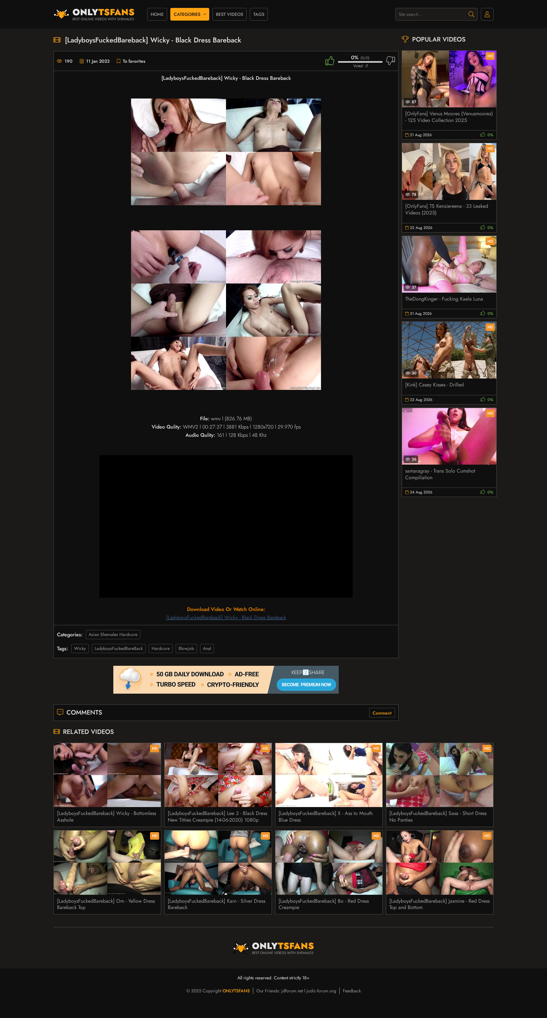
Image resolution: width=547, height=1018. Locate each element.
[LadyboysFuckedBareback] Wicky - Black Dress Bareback (226, 617)
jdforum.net (292, 991)
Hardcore (161, 648)
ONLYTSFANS (236, 991)
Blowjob (186, 648)
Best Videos (229, 14)
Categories (187, 14)
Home (157, 14)
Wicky (80, 648)
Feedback (352, 991)
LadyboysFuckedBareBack (119, 648)
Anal (207, 648)
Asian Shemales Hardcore (113, 634)
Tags (258, 14)
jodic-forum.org (321, 991)
